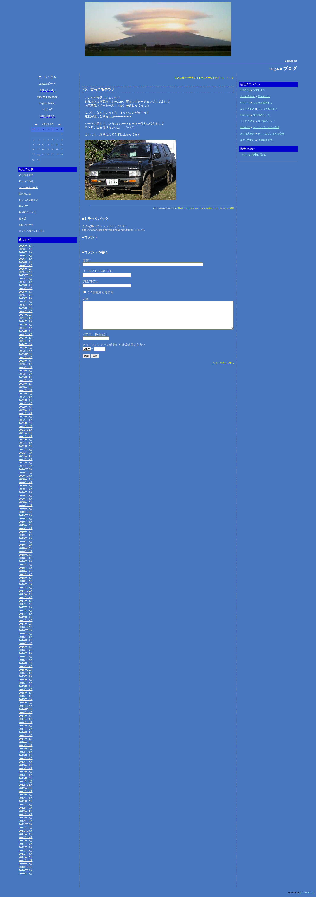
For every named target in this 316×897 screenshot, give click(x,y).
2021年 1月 (25, 466)
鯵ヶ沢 (22, 218)
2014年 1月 (25, 742)
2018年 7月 (25, 564)
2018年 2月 (25, 581)
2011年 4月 (25, 850)
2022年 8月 (25, 403)
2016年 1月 (25, 663)
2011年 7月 (25, 840)
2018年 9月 (25, 558)
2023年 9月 (25, 360)
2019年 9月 (25, 518)
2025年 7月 (25, 288)
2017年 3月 (25, 617)
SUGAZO (245, 90)
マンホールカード (28, 187)
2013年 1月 (25, 781)
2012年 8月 (25, 798)
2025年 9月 (25, 281)
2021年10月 (25, 436)
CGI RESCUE (307, 892)
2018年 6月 (25, 567)
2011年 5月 (25, 847)
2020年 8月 (25, 482)
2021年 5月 (25, 452)
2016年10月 (25, 633)
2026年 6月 (25, 252)
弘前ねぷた (25, 193)
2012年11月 (25, 788)
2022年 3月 (25, 420)
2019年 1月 (25, 544)
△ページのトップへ (223, 363)
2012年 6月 (25, 804)
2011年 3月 (25, 853)
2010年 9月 (25, 873)
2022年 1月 (25, 426)
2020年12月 (25, 469)
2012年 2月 (25, 817)
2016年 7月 (25, 643)
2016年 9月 (25, 636)
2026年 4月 (25, 258)
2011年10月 (25, 830)
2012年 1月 (25, 821)
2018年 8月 (25, 561)
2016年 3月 (25, 656)
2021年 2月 (25, 462)
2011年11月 (25, 827)
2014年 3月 (25, 735)
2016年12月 (25, 627)
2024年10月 (25, 318)
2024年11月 (25, 314)
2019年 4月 (25, 535)
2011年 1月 (25, 860)
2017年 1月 (25, 623)
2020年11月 (25, 472)
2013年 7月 (25, 761)
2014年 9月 (25, 715)
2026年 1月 (25, 268)
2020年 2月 (25, 502)
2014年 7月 (25, 722)
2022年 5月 (25, 413)
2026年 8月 (25, 245)
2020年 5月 (25, 492)
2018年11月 (25, 551)
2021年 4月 (25, 456)
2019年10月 (25, 515)
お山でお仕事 (26, 224)
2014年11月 (25, 709)
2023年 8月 (25, 364)
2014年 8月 (25, 719)
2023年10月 (25, 357)
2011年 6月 (25, 844)
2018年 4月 (25, 574)
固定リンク (182, 208)
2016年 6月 (25, 646)
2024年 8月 (25, 324)
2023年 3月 (25, 380)
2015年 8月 (25, 679)
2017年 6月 (25, 607)
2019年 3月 (25, 538)
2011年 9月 (25, 834)
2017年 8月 (25, 600)
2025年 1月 (25, 308)
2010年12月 (25, 863)
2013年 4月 (25, 771)
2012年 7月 (25, 801)
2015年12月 (25, 666)
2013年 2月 (25, 778)
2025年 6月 (25, 291)
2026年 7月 (25, 249)
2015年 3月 (25, 696)
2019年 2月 (25, 541)
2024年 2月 (25, 344)
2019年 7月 (25, 525)
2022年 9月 (25, 400)
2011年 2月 (25, 857)
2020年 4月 (25, 495)
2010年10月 (25, 870)
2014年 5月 (25, 729)
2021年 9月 (25, 439)
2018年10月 (25, 554)
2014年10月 (25, 712)
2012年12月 (25, 784)
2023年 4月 (25, 377)
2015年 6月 (25, 686)
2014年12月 (25, 706)
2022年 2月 (25, 423)
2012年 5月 (25, 807)
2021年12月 (25, 429)
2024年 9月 (25, 321)
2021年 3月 (25, 459)
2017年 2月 (25, 620)
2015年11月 (25, 669)
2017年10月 (25, 594)
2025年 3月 (25, 301)
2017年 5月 (25, 610)
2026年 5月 (25, 255)
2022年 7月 (25, 406)
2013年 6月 (25, 765)
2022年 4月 (25, 416)
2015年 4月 (25, 692)
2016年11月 (25, 630)
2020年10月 (25, 475)
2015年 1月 (25, 702)
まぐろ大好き (247, 96)
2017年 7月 (25, 604)
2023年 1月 (25, 387)
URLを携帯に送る (254, 154)
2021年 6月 (25, 449)
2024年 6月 (25, 331)
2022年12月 (25, 390)
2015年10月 (25, 673)
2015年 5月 (25, 689)
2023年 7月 (25, 367)
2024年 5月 (25, 334)
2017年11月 (25, 590)
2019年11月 (25, 512)
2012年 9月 (25, 794)
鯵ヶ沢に (23, 206)
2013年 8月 (25, 758)
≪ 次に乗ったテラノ (185, 77)
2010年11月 (25, 867)
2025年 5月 (25, 295)
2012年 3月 (25, 814)
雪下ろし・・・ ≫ (224, 77)
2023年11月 (25, 354)
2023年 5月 (25, 374)
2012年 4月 (25, 811)
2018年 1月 (25, 584)
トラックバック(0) (221, 208)
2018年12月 (25, 548)
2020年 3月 (25, 498)
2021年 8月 (25, 443)
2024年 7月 (25, 328)
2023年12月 (25, 351)
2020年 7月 (25, 485)
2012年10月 (25, 791)
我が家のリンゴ (27, 212)
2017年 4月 (25, 613)
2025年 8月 (25, 285)
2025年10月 (25, 278)
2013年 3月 (25, 775)
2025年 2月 (25, 305)
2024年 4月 (25, 337)
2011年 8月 (25, 837)
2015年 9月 (25, 676)
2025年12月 (25, 272)
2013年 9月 (25, 755)
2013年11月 (25, 748)
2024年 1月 (25, 347)
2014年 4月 (25, 732)
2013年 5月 (25, 768)
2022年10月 (25, 397)
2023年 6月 (25, 370)
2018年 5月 (25, 571)
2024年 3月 (25, 341)
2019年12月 (25, 508)
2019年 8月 (25, 521)
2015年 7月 (25, 683)
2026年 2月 (25, 265)
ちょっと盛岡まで (28, 200)
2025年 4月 (25, 298)
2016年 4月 (25, 653)
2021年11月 (25, 433)
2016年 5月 (25, 650)
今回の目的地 (265, 139)
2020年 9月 (25, 479)
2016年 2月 (25, 660)
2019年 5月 (25, 531)
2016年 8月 (25, 640)
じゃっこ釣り (26, 181)
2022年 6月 (25, 410)
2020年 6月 (25, 489)
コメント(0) (193, 208)
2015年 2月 (25, 699)
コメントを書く (206, 208)
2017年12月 (25, 587)
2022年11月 (25, 393)
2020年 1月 (25, 505)
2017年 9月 (25, 597)
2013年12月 (25, 745)
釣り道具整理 (26, 175)
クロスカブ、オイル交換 (266, 127)
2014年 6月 (25, 725)
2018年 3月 (25, 577)
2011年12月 (25, 824)
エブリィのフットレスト (32, 231)
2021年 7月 (25, 446)
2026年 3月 (25, 262)
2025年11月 (25, 275)
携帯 (232, 208)
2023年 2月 (25, 383)
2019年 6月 (25, 528)
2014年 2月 (25, 738)
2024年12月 (25, 311)
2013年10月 (25, 752)
